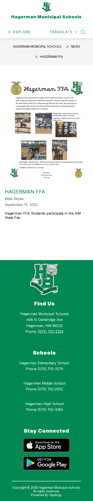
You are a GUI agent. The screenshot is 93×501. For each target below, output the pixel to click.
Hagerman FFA (51, 56)
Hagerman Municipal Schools (37, 46)
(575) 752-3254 (51, 331)
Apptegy (56, 495)
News (75, 46)
